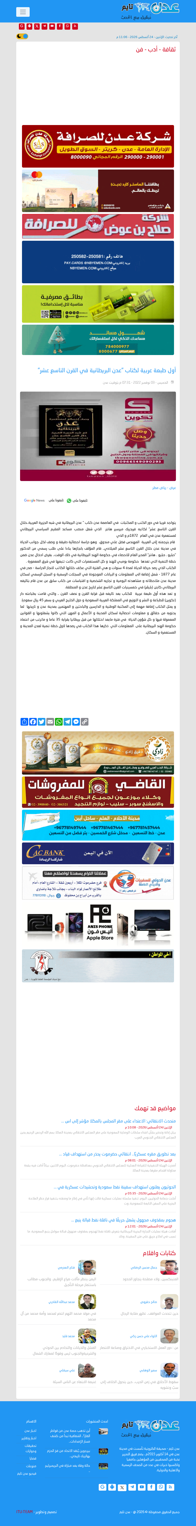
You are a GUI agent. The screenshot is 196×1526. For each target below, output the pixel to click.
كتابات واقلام (159, 1254)
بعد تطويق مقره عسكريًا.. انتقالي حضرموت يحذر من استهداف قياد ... (117, 1154)
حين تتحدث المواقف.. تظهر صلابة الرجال (149, 1314)
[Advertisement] (98, 88)
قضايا (33, 1458)
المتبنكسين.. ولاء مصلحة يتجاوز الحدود (150, 1279)
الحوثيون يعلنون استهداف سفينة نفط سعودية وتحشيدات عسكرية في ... (115, 1187)
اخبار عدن (30, 1431)
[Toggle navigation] (23, 12)
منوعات (31, 1466)
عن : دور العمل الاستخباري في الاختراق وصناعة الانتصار (139, 1348)
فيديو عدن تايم (26, 1473)
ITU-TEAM (24, 1512)
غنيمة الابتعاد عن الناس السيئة (74, 1382)
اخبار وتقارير (29, 1438)
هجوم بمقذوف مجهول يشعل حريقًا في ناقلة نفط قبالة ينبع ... (123, 1220)
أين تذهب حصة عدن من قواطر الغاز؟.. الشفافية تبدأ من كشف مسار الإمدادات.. (70, 1436)
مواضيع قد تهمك (155, 1109)
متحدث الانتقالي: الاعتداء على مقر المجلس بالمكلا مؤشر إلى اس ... (118, 1121)
